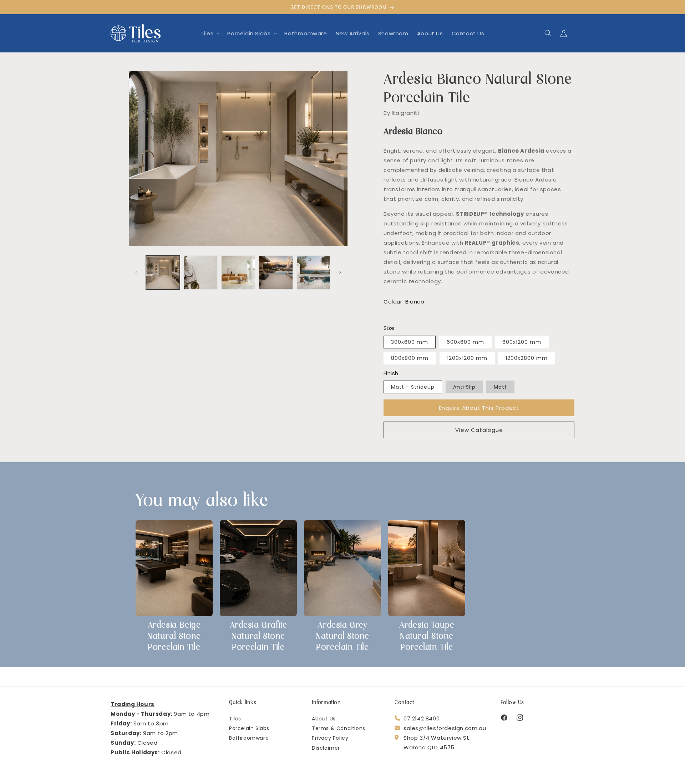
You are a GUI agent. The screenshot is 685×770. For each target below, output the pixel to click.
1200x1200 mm (467, 357)
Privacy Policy (330, 737)
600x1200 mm (521, 341)
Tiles (235, 718)
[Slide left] (136, 272)
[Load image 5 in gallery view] (313, 272)
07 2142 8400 (422, 718)
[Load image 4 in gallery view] (276, 272)
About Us (324, 718)
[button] (209, 33)
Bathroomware (249, 737)
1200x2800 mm (527, 357)
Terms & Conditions (338, 727)
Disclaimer (326, 747)
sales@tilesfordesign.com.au (445, 727)
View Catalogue (479, 429)
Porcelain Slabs (249, 727)
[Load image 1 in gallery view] (163, 272)
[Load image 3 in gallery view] (238, 272)
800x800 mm (409, 357)
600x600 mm (465, 341)
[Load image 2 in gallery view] (200, 272)
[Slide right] (340, 272)
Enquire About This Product (479, 407)
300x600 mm (409, 341)
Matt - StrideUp (413, 387)
